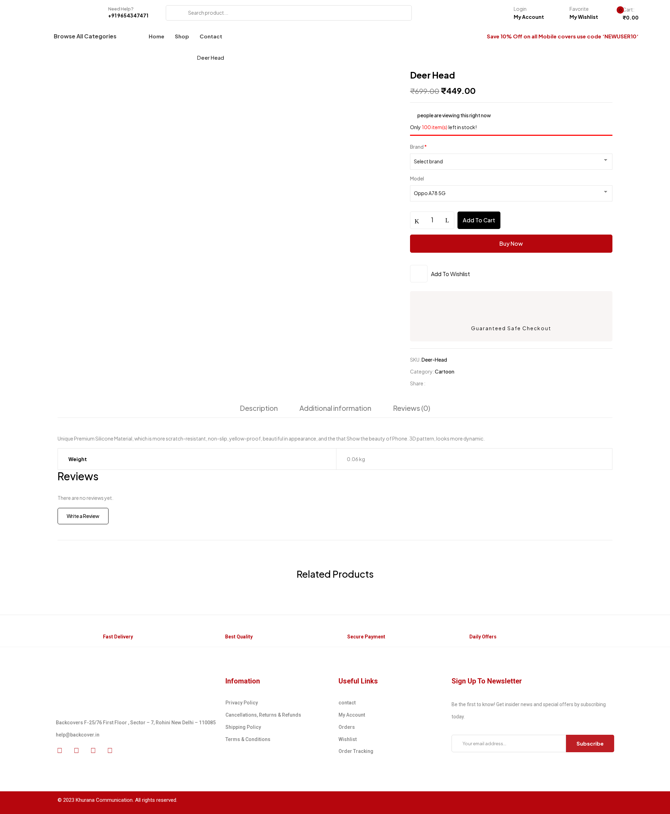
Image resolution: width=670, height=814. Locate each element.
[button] (625, 14)
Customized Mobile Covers (119, 57)
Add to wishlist (450, 274)
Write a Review (83, 516)
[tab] (259, 409)
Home (65, 57)
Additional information (335, 408)
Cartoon (176, 57)
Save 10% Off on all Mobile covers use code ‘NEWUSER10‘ (563, 36)
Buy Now (511, 243)
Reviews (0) (411, 408)
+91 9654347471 (128, 15)
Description (259, 408)
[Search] (173, 13)
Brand (418, 146)
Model (417, 178)
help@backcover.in (77, 735)
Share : (417, 383)
